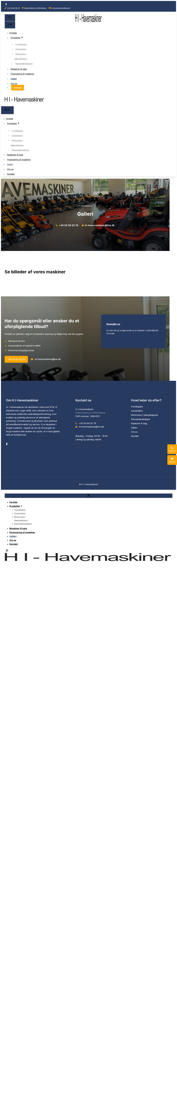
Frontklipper (21, 44)
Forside (13, 33)
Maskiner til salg (19, 69)
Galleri (14, 78)
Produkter (15, 37)
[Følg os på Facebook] (6, 4)
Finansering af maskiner (22, 73)
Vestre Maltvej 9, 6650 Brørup (35, 8)
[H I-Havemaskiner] (24, 104)
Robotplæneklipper (24, 63)
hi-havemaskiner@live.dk (60, 8)
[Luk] (88, 495)
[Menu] (10, 17)
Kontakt (18, 87)
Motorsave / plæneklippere (20, 56)
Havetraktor (20, 49)
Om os (14, 83)
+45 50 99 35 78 (13, 8)
